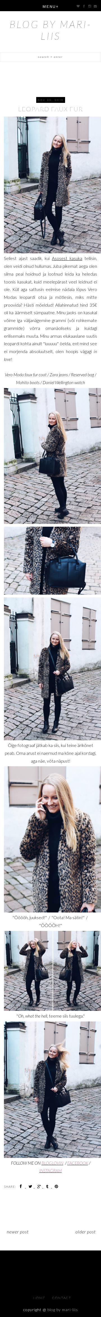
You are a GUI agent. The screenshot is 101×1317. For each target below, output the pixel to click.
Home (40, 1298)
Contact (61, 1298)
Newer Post (18, 1231)
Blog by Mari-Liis (50, 30)
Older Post (85, 1231)
